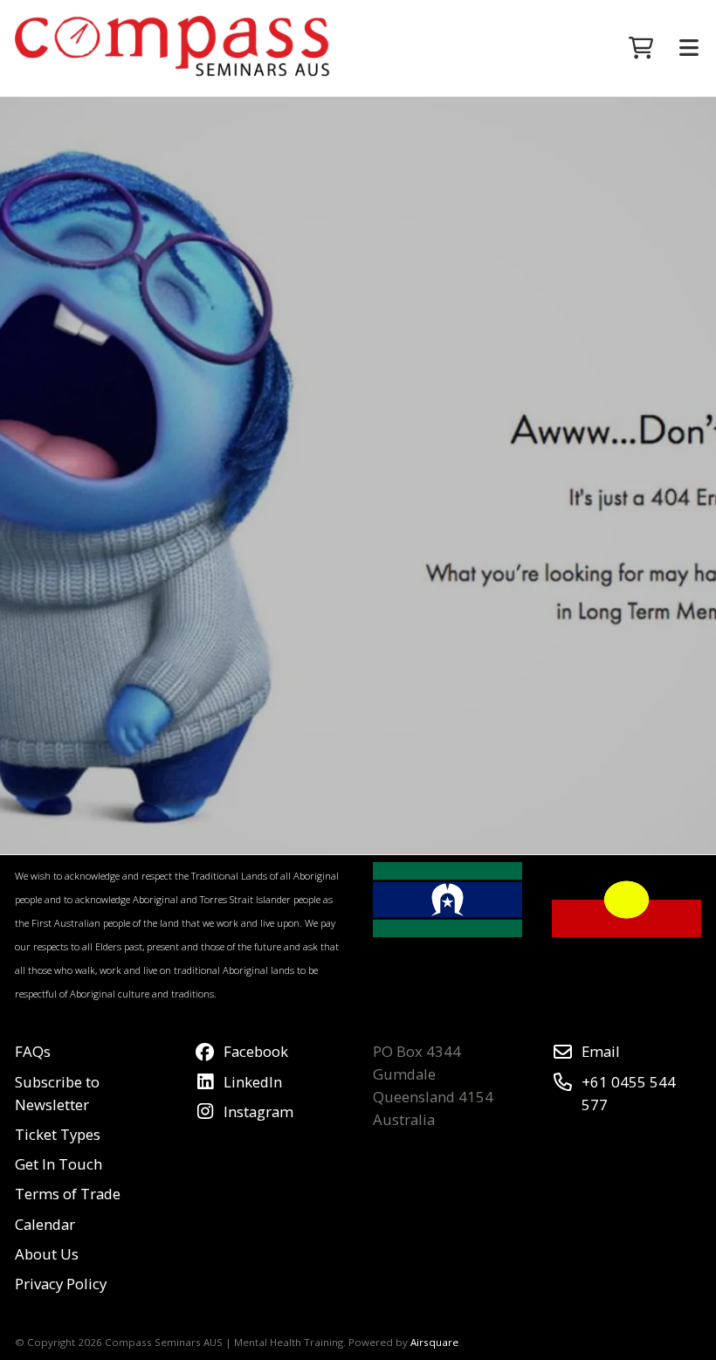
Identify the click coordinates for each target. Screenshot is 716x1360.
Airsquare (434, 1342)
